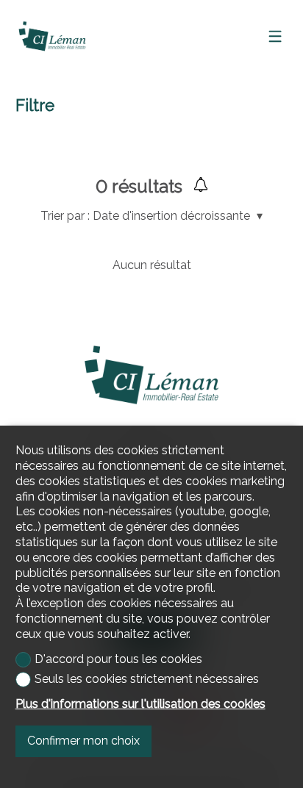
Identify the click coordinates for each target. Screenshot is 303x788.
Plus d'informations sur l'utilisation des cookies (140, 704)
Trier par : (65, 216)
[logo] (52, 36)
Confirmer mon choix (83, 741)
